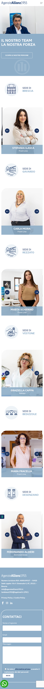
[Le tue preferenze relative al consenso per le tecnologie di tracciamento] (2, 517)
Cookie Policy (19, 598)
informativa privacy (22, 669)
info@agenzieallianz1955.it (12, 589)
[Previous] (7, 130)
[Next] (37, 130)
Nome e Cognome (10, 623)
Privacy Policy (7, 598)
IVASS (34, 581)
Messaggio (7, 644)
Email (5, 635)
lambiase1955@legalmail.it (12, 592)
